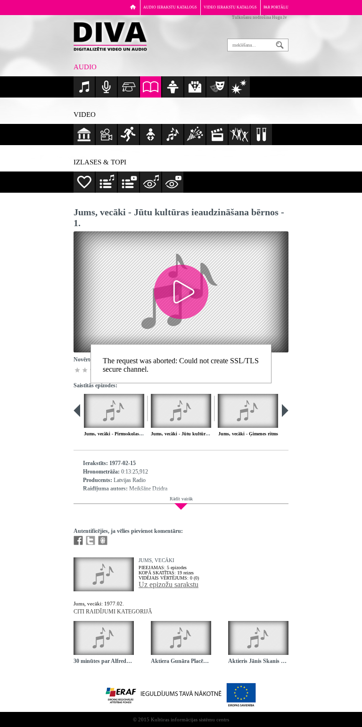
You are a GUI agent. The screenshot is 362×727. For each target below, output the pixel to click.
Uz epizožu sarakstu (168, 584)
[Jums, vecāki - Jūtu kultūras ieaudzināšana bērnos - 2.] (181, 411)
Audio (85, 67)
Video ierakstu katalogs (230, 7)
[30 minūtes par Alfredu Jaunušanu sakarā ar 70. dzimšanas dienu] (104, 638)
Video (85, 114)
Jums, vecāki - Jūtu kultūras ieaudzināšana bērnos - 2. (207, 433)
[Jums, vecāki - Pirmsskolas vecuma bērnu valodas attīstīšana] (114, 411)
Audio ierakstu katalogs (170, 7)
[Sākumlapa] (133, 6)
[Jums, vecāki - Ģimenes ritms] (248, 411)
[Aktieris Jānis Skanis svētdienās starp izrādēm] (258, 638)
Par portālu (275, 7)
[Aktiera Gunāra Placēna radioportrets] (181, 638)
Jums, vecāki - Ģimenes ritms (248, 433)
